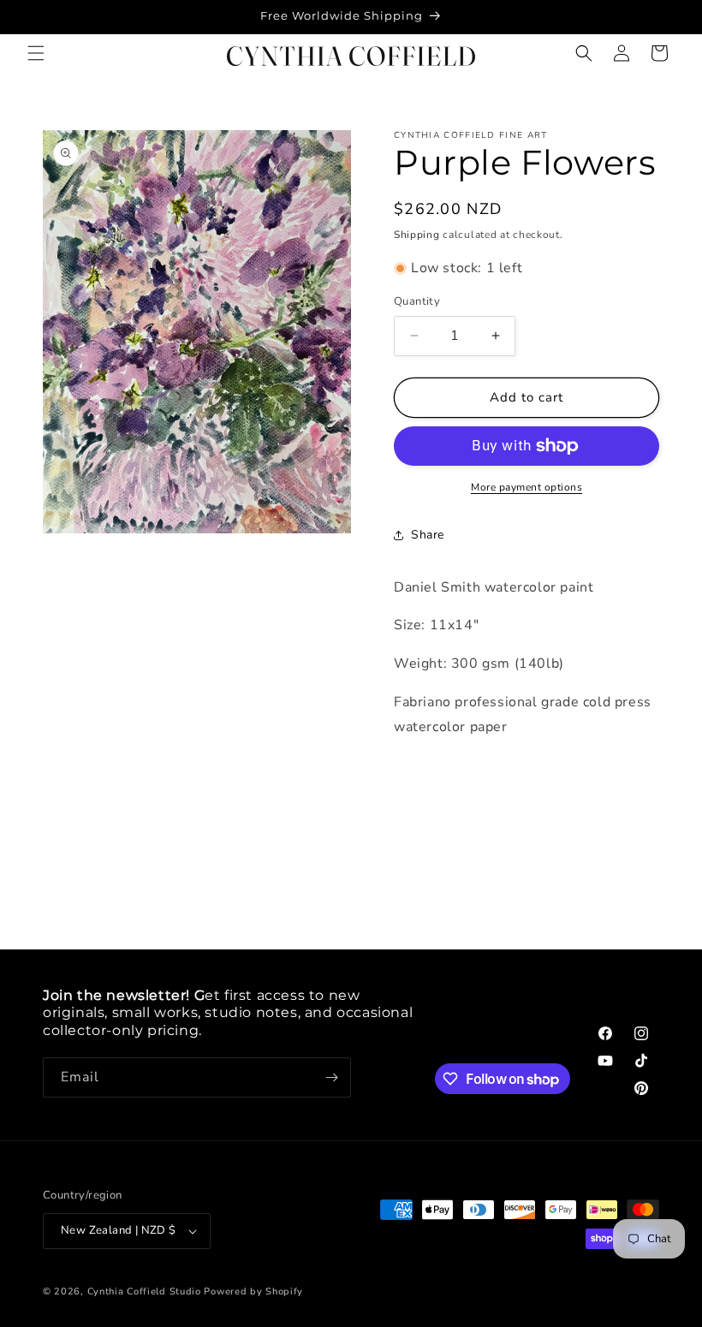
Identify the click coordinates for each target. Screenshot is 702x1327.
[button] (36, 53)
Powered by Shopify (253, 1291)
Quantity (417, 301)
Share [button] (427, 535)
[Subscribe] (331, 1077)
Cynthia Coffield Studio (144, 1291)
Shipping (417, 234)
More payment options (526, 487)
